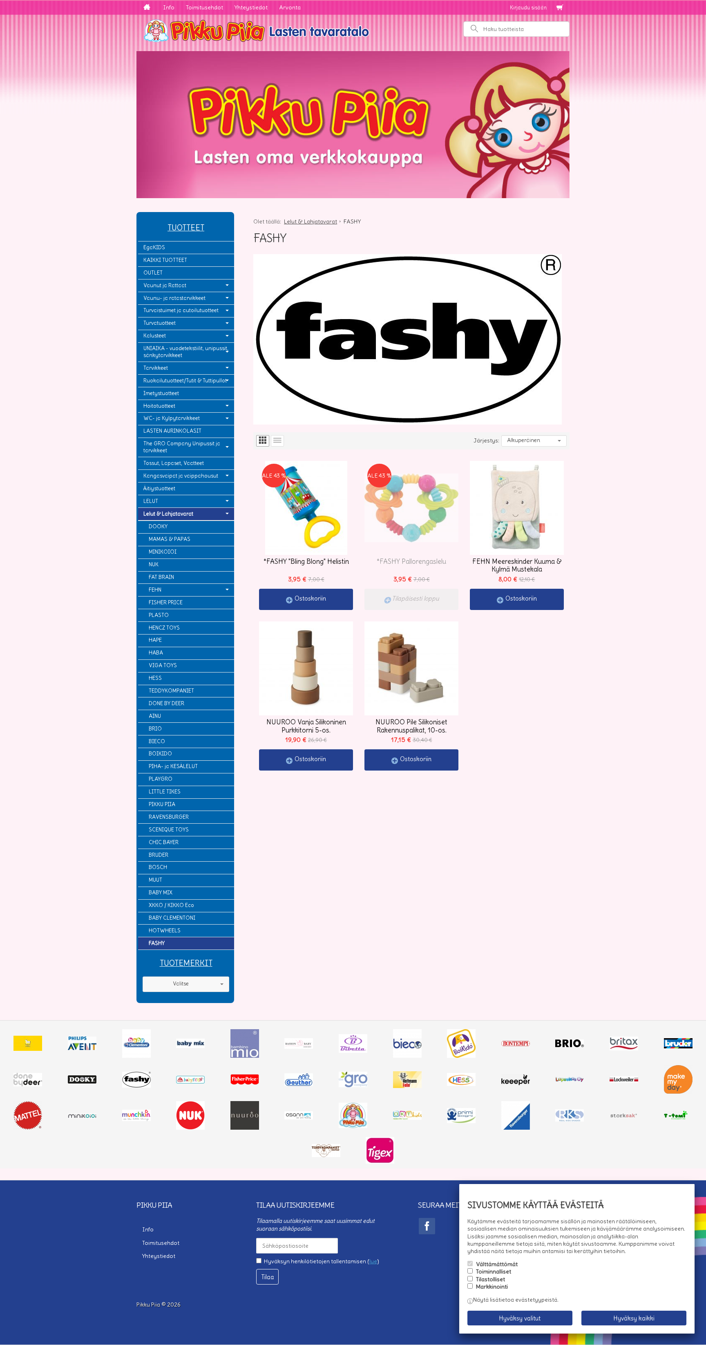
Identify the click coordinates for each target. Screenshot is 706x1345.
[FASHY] (136, 1085)
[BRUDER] (678, 1046)
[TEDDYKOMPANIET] (326, 1155)
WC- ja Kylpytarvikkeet (171, 418)
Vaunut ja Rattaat (164, 285)
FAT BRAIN (161, 577)
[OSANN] (298, 1117)
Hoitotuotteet (159, 405)
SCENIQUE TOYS (169, 829)
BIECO (157, 741)
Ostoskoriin (310, 598)
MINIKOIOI (162, 551)
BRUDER (158, 854)
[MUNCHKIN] (136, 1119)
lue (373, 1261)
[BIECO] (407, 1055)
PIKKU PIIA (162, 804)
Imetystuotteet (161, 393)
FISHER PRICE (166, 602)
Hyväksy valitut (520, 1318)
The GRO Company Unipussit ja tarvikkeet (181, 447)
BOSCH (158, 867)
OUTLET (153, 272)
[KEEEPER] (515, 1083)
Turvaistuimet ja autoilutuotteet (181, 310)
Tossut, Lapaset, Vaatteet (173, 463)
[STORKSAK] (624, 1117)
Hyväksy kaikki (634, 1318)
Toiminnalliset (493, 1271)
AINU (155, 716)
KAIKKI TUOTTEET (165, 260)
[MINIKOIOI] (82, 1116)
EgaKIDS (154, 247)
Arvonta (290, 7)
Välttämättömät (497, 1264)
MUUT (155, 879)
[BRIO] (569, 1045)
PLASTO (159, 615)
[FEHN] (190, 1081)
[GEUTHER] (298, 1084)
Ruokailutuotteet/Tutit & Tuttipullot (185, 380)
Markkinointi (492, 1286)
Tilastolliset (490, 1279)
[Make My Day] (678, 1091)
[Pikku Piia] (353, 30)
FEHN (155, 589)
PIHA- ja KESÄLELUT (173, 766)
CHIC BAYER (164, 842)
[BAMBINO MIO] (244, 1055)
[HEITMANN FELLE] (407, 1086)
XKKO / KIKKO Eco (171, 905)
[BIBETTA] (353, 1051)
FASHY (157, 943)
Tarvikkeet (155, 367)
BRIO (155, 728)
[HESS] (461, 1084)
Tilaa (267, 1277)
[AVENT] (82, 1048)
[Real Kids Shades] (569, 1119)
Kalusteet (154, 335)
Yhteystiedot (251, 7)
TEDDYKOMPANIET (171, 690)
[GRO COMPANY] (353, 1085)
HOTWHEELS (165, 930)
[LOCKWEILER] (624, 1080)
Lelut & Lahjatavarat (168, 513)
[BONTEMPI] (515, 1044)
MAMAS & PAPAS (169, 539)
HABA (156, 652)
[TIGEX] (380, 1161)
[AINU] (27, 1048)
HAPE (155, 640)
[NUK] (190, 1127)
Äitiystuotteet (159, 488)
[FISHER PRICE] (244, 1082)
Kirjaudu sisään (528, 7)
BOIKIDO (160, 753)
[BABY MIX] (190, 1046)
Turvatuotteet (159, 322)
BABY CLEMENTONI (172, 917)
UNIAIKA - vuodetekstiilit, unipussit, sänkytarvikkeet (185, 352)
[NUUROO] (244, 1127)
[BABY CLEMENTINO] (136, 1055)
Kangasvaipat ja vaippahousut (180, 475)
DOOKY (158, 526)
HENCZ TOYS (164, 627)
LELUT (150, 501)
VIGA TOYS (163, 665)
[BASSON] (298, 1046)
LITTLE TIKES (165, 791)
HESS (155, 678)
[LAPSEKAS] (569, 1080)
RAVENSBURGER (169, 816)
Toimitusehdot (204, 7)
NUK (154, 564)
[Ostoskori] (560, 8)
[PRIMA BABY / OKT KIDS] (407, 1118)
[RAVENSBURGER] (515, 1127)
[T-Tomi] (678, 1118)
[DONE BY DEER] (27, 1084)
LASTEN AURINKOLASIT (172, 430)
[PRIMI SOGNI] (461, 1121)
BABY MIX (160, 892)
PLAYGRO (160, 778)
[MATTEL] (27, 1127)
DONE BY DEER (166, 703)
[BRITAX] (624, 1048)
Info (168, 7)
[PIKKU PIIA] (353, 1126)
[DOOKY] (82, 1081)
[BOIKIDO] (461, 1055)
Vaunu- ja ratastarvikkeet (174, 298)
